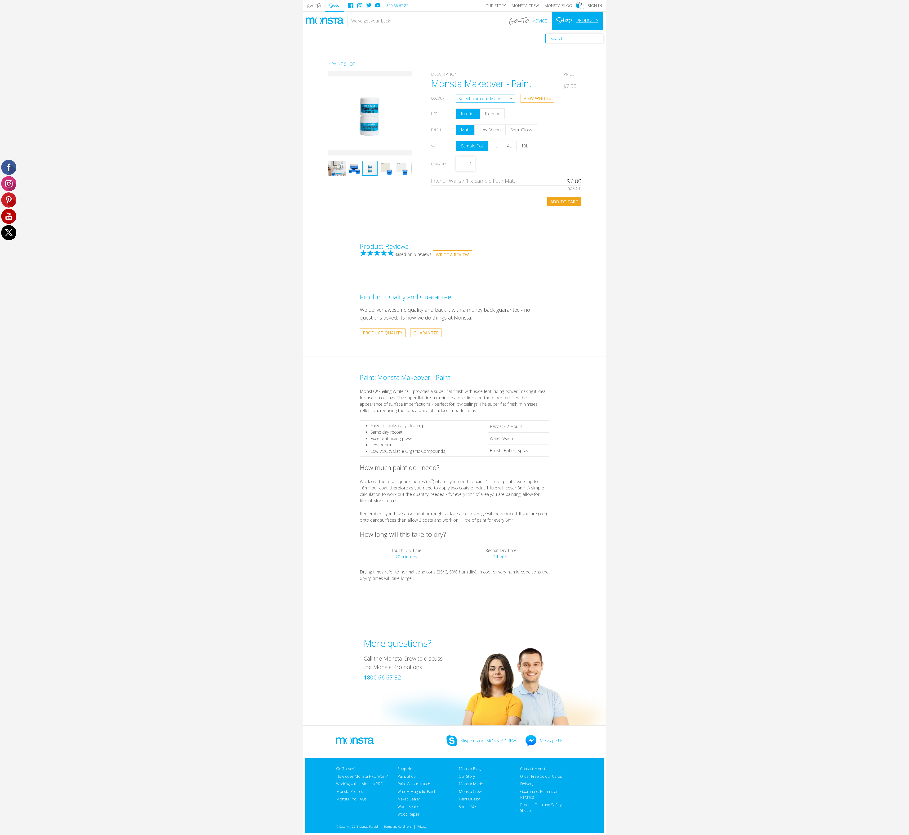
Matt (465, 130)
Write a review (452, 255)
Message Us (551, 740)
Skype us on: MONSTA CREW (488, 740)
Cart (580, 5)
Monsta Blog (558, 5)
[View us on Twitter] (368, 5)
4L (509, 146)
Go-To (314, 5)
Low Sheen (490, 130)
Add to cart (564, 201)
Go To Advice (347, 768)
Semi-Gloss (521, 130)
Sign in (595, 5)
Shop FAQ (467, 806)
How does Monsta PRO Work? (362, 776)
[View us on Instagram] (359, 5)
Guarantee (425, 333)
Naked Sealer (408, 799)
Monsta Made (471, 783)
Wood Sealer (408, 806)
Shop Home (407, 768)
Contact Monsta (534, 768)
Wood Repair (408, 814)
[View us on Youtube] (377, 5)
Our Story (496, 5)
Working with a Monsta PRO (359, 783)
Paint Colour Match (413, 783)
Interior (468, 113)
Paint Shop (406, 776)
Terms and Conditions (397, 827)
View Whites (537, 98)
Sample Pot (472, 146)
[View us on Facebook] (350, 5)
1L (495, 146)
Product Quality (382, 333)
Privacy (421, 827)
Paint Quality (469, 799)
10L (524, 146)
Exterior (492, 113)
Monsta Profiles (349, 791)
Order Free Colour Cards (541, 776)
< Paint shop (341, 64)
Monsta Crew (525, 5)
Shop (334, 5)
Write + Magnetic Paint (416, 791)
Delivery (526, 783)
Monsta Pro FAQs (351, 799)
